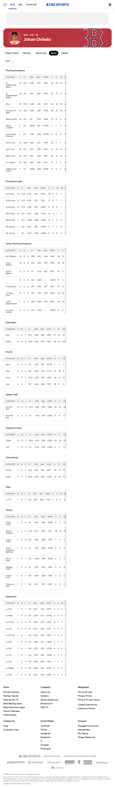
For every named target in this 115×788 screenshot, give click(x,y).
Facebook (45, 737)
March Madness (11, 711)
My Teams (83, 733)
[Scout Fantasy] (101, 762)
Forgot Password (86, 737)
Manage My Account (88, 726)
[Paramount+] (54, 761)
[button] (5, 4)
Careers (45, 696)
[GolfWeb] (57, 767)
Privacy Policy (85, 696)
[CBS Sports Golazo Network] (80, 756)
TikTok (44, 729)
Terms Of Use (85, 692)
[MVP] (88, 761)
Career (64, 53)
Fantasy (27, 53)
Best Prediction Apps (14, 707)
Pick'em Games (11, 692)
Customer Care (11, 729)
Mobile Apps (9, 715)
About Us (45, 692)
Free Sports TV (11, 699)
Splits (54, 53)
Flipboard (45, 748)
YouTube (45, 726)
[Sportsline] (35, 761)
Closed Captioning (87, 704)
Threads (45, 745)
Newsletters (84, 729)
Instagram (46, 733)
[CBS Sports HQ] (52, 756)
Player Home (11, 53)
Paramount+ (47, 703)
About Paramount (49, 699)
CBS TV (45, 707)
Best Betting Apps (12, 703)
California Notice (86, 708)
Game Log (40, 53)
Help (5, 726)
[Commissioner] (72, 761)
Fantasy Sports (10, 696)
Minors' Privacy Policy (89, 699)
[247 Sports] (16, 761)
